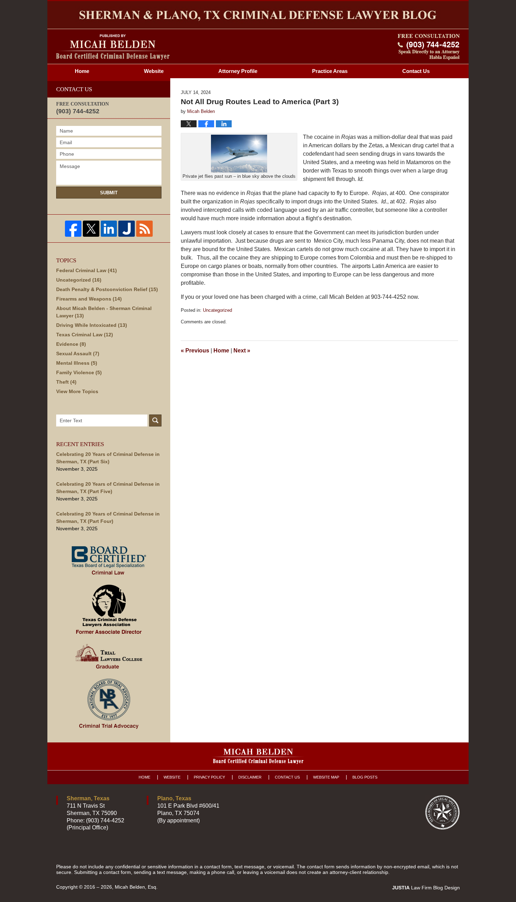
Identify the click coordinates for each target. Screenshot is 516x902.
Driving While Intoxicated (91, 325)
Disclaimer (250, 777)
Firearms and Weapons (89, 299)
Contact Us (287, 777)
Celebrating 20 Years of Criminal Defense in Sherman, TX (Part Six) (108, 457)
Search (155, 420)
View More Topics (77, 391)
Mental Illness (76, 363)
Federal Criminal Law (86, 270)
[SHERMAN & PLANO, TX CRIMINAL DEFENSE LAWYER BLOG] (258, 15)
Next (241, 351)
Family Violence (79, 372)
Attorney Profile (237, 71)
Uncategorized (217, 310)
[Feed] (144, 229)
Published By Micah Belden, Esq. (429, 47)
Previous (195, 351)
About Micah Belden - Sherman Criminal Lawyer (104, 311)
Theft (66, 382)
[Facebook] (73, 229)
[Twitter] (91, 229)
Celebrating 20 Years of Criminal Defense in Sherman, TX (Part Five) (108, 487)
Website (154, 71)
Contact (416, 71)
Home (82, 71)
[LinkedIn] (109, 229)
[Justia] (126, 229)
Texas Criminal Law (84, 334)
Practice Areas (330, 71)
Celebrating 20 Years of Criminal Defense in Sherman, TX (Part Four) (108, 517)
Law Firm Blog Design (426, 887)
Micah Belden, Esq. (136, 887)
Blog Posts (364, 777)
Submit (109, 192)
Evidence (71, 344)
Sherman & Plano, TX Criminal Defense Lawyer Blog (113, 47)
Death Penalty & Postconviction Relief (107, 289)
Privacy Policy (209, 777)
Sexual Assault (77, 353)
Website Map (326, 777)
